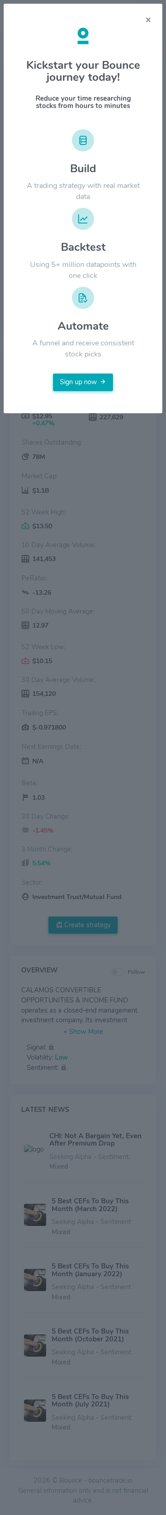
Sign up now (78, 381)
